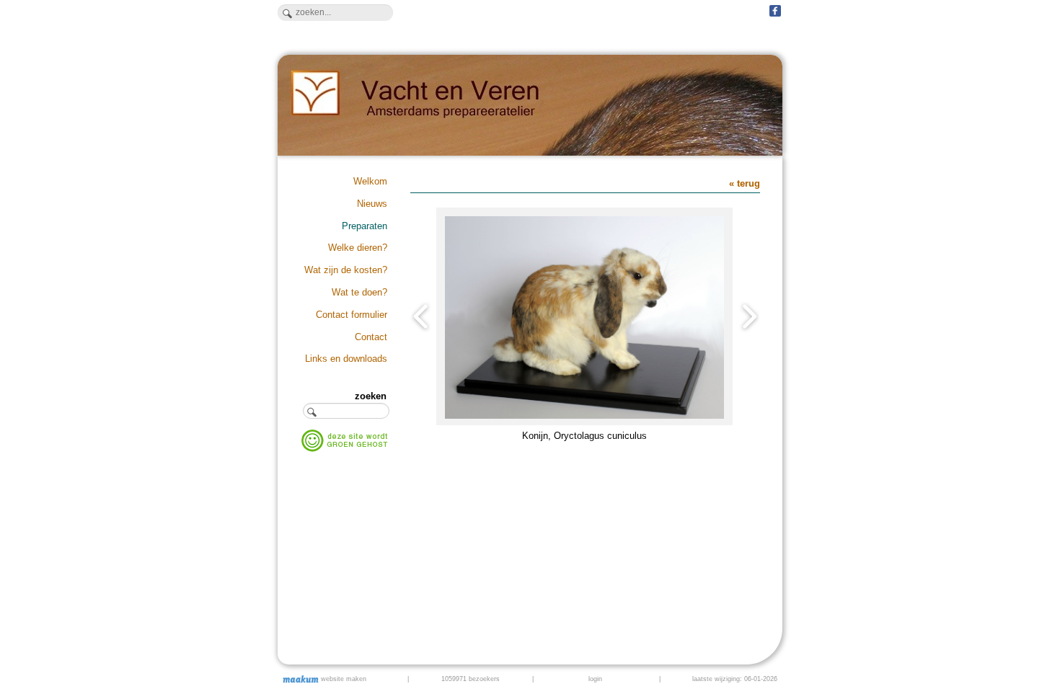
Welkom (370, 181)
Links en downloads (346, 358)
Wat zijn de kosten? (345, 270)
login (595, 679)
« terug (744, 183)
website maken (342, 679)
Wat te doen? (359, 292)
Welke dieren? (357, 247)
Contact (371, 337)
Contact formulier (351, 314)
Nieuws (372, 203)
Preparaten (364, 226)
